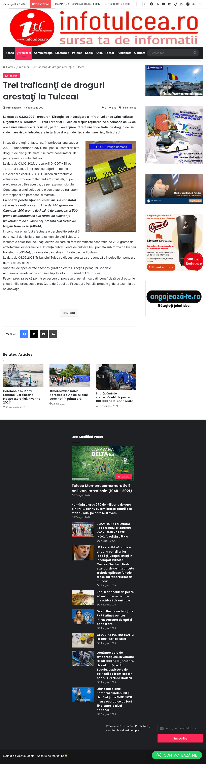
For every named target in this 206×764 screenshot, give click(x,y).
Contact (139, 52)
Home (9, 67)
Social (89, 52)
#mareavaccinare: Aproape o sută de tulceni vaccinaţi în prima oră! (68, 395)
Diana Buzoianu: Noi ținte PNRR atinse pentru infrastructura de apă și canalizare (115, 617)
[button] (177, 755)
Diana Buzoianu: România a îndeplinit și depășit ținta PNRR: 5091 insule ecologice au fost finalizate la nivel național (114, 699)
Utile (99, 52)
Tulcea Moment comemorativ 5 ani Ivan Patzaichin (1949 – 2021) (102, 488)
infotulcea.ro (13, 107)
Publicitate (124, 52)
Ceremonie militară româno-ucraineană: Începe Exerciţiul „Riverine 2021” (21, 397)
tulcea (70, 313)
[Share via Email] (44, 334)
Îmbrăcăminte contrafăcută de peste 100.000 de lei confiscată (114, 397)
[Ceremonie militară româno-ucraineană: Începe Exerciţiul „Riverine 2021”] (23, 375)
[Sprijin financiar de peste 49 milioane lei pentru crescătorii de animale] (83, 597)
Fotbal (109, 52)
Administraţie (43, 52)
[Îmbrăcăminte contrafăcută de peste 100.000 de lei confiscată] (116, 377)
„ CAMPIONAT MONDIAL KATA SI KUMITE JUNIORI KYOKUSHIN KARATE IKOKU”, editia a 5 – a (111, 4)
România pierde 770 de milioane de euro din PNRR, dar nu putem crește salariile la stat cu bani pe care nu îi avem (102, 509)
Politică (77, 52)
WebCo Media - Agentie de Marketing (40, 755)
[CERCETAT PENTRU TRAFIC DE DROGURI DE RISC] (83, 640)
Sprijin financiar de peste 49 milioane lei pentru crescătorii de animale (115, 596)
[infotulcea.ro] (103, 27)
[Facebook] (24, 334)
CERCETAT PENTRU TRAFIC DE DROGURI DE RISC (115, 637)
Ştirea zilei (24, 52)
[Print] (53, 334)
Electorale (62, 52)
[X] (34, 334)
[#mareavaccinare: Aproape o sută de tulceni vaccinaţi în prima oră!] (69, 375)
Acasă (9, 52)
